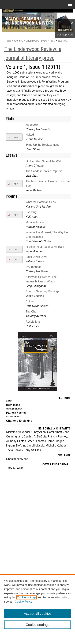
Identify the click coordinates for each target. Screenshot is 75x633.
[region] (37, 603)
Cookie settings (26, 597)
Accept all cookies (37, 613)
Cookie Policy (23, 601)
